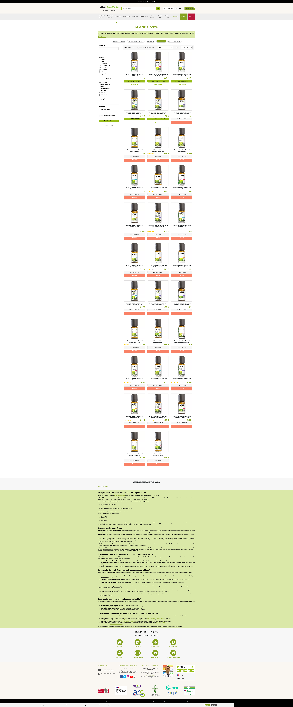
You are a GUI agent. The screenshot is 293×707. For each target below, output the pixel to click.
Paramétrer (214, 705)
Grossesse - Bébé (168, 16)
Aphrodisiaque (104, 76)
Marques (183, 16)
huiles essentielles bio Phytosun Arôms (122, 620)
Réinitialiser (109, 125)
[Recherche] (158, 8)
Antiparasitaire (104, 71)
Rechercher (109, 121)
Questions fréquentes (173, 646)
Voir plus (109, 78)
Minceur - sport (160, 16)
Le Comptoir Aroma (161, 41)
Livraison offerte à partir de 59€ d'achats (146, 1)
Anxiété (102, 75)
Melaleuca (103, 96)
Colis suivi (119, 646)
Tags (100, 55)
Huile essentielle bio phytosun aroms (136, 41)
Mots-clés (102, 45)
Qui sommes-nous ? (179, 701)
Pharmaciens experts (155, 646)
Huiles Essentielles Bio (124, 22)
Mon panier (188, 8)
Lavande (102, 92)
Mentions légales (138, 701)
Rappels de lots (166, 701)
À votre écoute (137, 646)
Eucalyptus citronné (105, 88)
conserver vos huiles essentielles (128, 621)
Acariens (102, 59)
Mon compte (167, 8)
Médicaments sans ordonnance (173, 657)
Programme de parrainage (137, 657)
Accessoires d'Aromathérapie (174, 41)
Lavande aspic (104, 94)
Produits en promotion (109, 115)
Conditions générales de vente (154, 701)
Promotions (191, 16)
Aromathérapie (126, 16)
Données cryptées (120, 657)
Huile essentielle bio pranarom (119, 41)
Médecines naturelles (110, 16)
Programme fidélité (155, 657)
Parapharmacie (144, 16)
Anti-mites (103, 67)
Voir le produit (182, 119)
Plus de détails (102, 37)
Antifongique (103, 69)
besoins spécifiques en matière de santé (155, 618)
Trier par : (178, 47)
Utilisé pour (101, 57)
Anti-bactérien (104, 63)
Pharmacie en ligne (102, 22)
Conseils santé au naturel (127, 701)
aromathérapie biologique (119, 495)
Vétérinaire (175, 16)
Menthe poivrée (104, 98)
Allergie (102, 61)
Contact (145, 701)
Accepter (207, 705)
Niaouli (102, 99)
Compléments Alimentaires (102, 16)
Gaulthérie (103, 90)
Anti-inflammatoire (105, 65)
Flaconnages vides (150, 41)
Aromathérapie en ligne (113, 22)
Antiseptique (103, 73)
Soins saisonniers (152, 16)
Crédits (172, 701)
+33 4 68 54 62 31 (150, 675)
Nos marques (102, 106)
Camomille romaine (105, 84)
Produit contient (103, 82)
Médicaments (135, 16)
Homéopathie (118, 16)
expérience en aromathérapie (116, 624)
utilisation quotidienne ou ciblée (163, 622)
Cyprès (102, 86)
